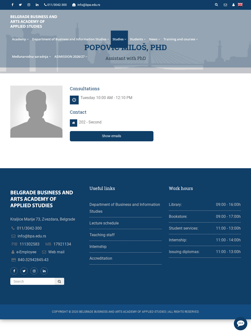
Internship (98, 246)
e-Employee (26, 252)
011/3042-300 (29, 228)
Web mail (56, 252)
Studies (118, 39)
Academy (19, 39)
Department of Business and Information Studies (69, 39)
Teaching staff (102, 235)
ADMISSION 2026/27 (69, 56)
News (153, 39)
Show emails (111, 136)
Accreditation (100, 258)
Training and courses (179, 39)
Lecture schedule (104, 223)
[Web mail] (225, 5)
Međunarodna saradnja (30, 56)
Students (136, 39)
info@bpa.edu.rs (32, 236)
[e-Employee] (233, 5)
